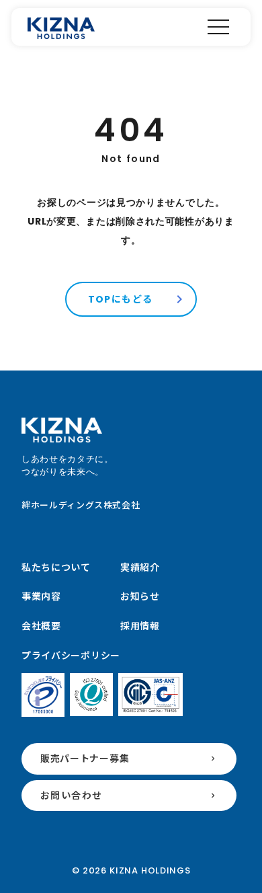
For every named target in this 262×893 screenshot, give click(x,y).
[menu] (218, 27)
